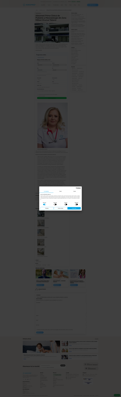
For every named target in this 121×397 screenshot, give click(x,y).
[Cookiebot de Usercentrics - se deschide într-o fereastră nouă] (76, 188)
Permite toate (74, 208)
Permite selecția (60, 208)
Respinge (46, 208)
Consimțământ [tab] (46, 191)
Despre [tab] (74, 191)
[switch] (55, 204)
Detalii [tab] (60, 191)
